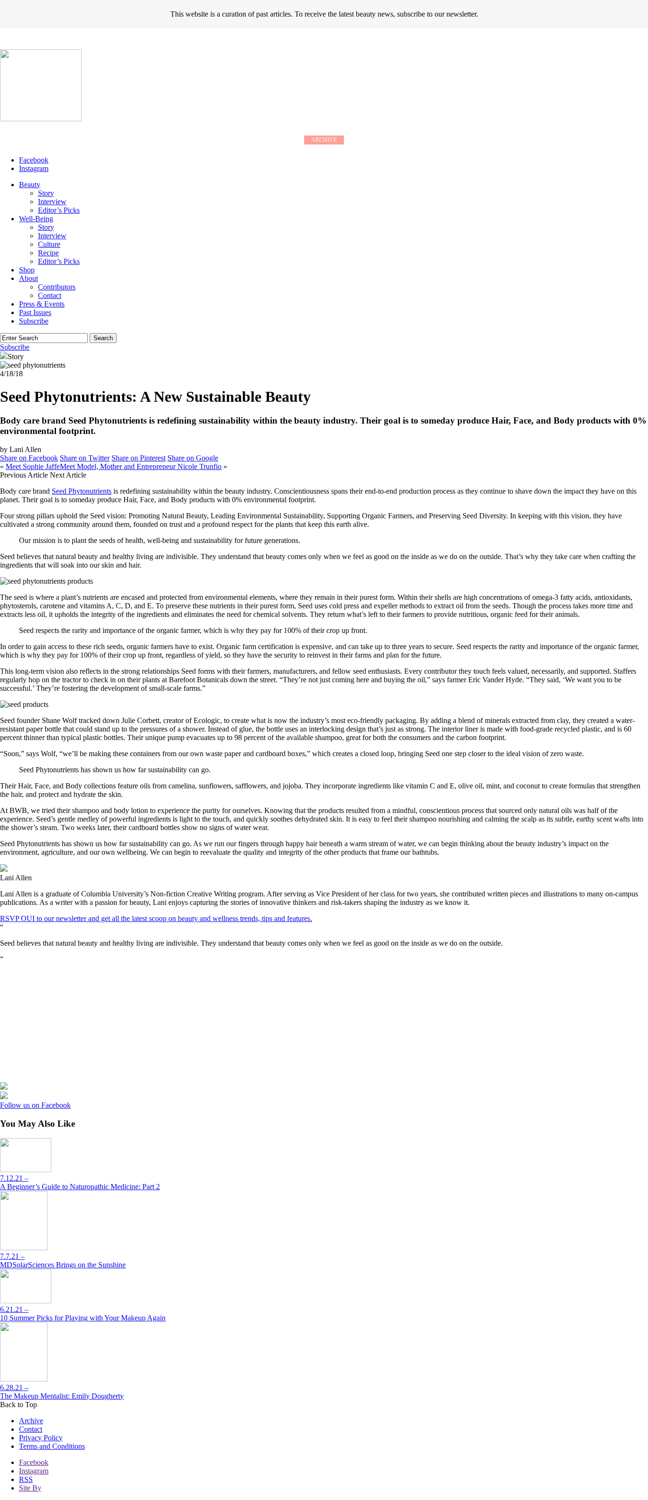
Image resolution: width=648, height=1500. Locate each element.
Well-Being (36, 219)
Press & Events (42, 304)
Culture (49, 244)
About (28, 278)
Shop (27, 270)
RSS (26, 1479)
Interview (52, 202)
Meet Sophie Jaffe (33, 466)
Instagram (33, 1471)
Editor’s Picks (59, 210)
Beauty (29, 185)
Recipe (48, 253)
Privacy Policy (41, 1438)
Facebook (33, 1462)
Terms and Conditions (52, 1446)
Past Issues (35, 312)
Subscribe (33, 321)
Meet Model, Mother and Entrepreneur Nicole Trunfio (141, 466)
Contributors (56, 287)
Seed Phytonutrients (81, 491)
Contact (49, 295)
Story (46, 193)
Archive (31, 1421)
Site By (30, 1488)
